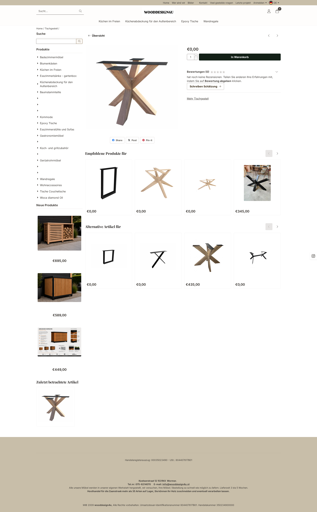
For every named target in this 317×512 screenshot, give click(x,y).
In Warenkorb (240, 57)
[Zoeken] (79, 41)
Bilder (191, 2)
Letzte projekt (243, 2)
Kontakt (203, 2)
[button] (274, 2)
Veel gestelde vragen (221, 2)
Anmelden (258, 2)
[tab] (234, 71)
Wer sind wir (178, 2)
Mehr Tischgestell (198, 98)
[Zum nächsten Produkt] (277, 35)
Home (166, 2)
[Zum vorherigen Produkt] (268, 35)
